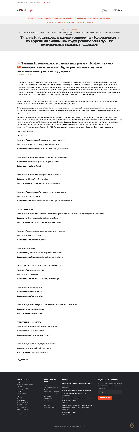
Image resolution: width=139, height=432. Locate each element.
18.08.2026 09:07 (66, 388)
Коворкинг (46, 385)
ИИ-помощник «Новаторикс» (71, 412)
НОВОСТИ (40, 18)
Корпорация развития (50, 407)
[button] (47, 2)
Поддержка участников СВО (63, 18)
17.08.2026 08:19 (66, 395)
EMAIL (103, 9)
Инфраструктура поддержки (55, 22)
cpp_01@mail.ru (106, 11)
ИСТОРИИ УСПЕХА (105, 18)
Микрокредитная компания (51, 391)
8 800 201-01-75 (117, 11)
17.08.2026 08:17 (66, 402)
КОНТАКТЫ (90, 22)
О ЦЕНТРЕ (31, 18)
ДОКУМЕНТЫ (80, 22)
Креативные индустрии (83, 18)
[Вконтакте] (114, 2)
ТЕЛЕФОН (116, 9)
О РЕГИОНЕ (70, 22)
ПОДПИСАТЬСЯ (105, 398)
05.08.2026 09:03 (66, 414)
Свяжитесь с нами (35, 2)
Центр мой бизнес (22, 2)
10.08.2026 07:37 (66, 409)
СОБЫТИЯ (48, 18)
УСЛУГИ (95, 18)
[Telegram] (121, 2)
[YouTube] (117, 2)
